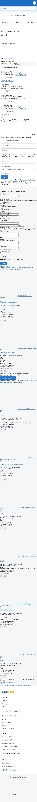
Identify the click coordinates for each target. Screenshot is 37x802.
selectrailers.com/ (6, 80)
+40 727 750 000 (21, 98)
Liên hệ (4, 707)
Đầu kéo (11, 682)
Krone (2, 415)
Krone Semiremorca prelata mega (11, 464)
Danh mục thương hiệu (9, 749)
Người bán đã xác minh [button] (8, 43)
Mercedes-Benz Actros (7, 353)
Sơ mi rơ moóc (4, 682)
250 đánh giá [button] (17, 63)
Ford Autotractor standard (8, 302)
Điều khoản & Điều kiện (9, 737)
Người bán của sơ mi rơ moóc (9, 685)
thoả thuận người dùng (11, 181)
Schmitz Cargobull (6, 610)
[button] (34, 3)
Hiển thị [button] (13, 75)
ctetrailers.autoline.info (7, 81)
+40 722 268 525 (21, 88)
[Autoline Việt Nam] (11, 3)
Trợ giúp (4, 704)
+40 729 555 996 (21, 109)
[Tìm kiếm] (34, 8)
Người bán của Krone (24, 685)
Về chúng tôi (5, 700)
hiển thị (4, 257)
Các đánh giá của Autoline (9, 746)
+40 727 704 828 (21, 75)
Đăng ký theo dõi (8, 378)
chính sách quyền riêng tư (27, 380)
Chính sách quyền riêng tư (10, 740)
